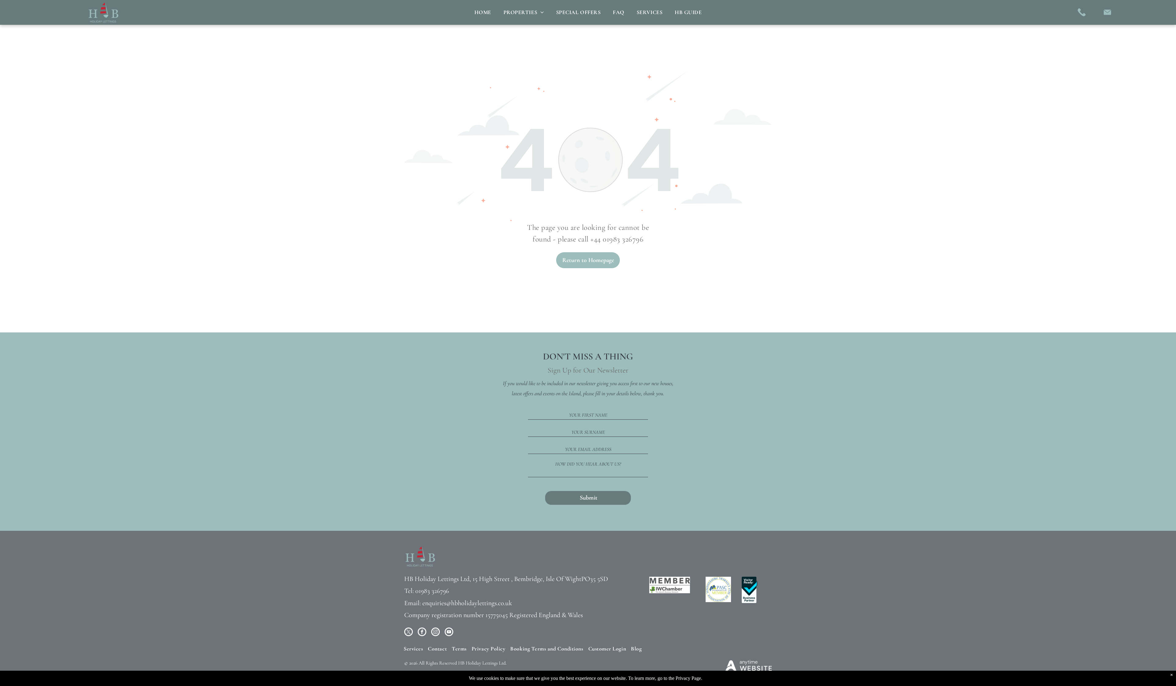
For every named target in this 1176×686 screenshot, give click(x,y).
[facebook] (422, 633)
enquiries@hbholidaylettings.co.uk (467, 603)
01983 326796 (432, 591)
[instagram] (435, 633)
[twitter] (408, 633)
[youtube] (449, 633)
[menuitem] (482, 12)
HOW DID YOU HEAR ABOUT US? (588, 464)
